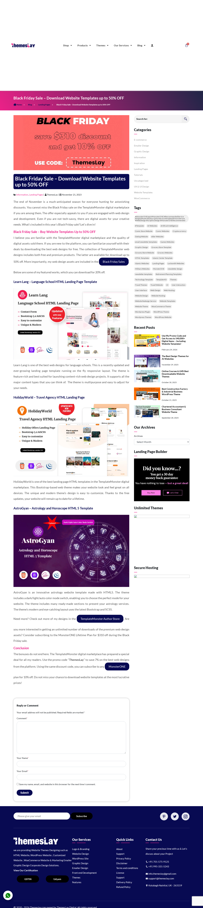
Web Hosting (169, 290)
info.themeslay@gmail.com (162, 873)
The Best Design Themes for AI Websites (175, 357)
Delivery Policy (124, 882)
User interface (141, 290)
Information (22, 194)
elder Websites (157, 236)
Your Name (23, 758)
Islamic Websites (142, 263)
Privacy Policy (123, 858)
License (120, 872)
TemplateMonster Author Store (100, 618)
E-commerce (140, 139)
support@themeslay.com (161, 878)
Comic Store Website (143, 231)
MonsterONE (117, 666)
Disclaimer (122, 863)
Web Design (155, 290)
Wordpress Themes (143, 317)
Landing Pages (44, 104)
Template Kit (161, 279)
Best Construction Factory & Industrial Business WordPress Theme (175, 391)
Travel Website (157, 285)
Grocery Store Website (144, 252)
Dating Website (141, 236)
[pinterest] (164, 816)
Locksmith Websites (176, 263)
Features (76, 882)
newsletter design (175, 269)
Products (82, 45)
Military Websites (142, 269)
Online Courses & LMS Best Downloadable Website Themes (175, 374)
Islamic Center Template (162, 258)
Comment (22, 718)
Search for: (142, 119)
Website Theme (141, 306)
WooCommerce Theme (161, 306)
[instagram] (186, 816)
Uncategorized (141, 180)
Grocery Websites (164, 252)
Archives (138, 436)
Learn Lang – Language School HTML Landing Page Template (55, 282)
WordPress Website (163, 317)
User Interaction (178, 285)
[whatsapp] (8, 895)
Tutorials (138, 175)
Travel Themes (141, 285)
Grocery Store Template (161, 247)
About (119, 849)
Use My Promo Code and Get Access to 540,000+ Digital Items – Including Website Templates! (174, 339)
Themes (100, 45)
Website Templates (143, 192)
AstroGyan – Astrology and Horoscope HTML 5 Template (53, 508)
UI (167, 285)
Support (120, 853)
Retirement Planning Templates (168, 274)
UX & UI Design (141, 186)
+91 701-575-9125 (158, 861)
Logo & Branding (80, 849)
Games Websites (167, 242)
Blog (139, 45)
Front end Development (84, 872)
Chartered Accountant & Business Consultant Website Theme (174, 409)
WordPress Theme (161, 312)
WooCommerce (142, 198)
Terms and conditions (127, 868)
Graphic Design (141, 151)
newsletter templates (143, 274)
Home (19, 104)
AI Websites (152, 226)
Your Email (22, 771)
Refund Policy (123, 887)
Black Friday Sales (114, 261)
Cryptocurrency (179, 231)
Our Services (121, 45)
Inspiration (139, 163)
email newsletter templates (146, 242)
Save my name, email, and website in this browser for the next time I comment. (57, 784)
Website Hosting (158, 295)
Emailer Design (141, 145)
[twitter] (175, 816)
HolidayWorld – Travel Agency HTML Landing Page (49, 397)
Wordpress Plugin (142, 312)
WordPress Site (80, 858)
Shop (66, 45)
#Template (139, 226)
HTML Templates (142, 258)
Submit (24, 792)
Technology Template (144, 279)
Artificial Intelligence (169, 226)
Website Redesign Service (145, 301)
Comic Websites (162, 231)
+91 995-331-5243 (158, 866)
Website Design (141, 295)
